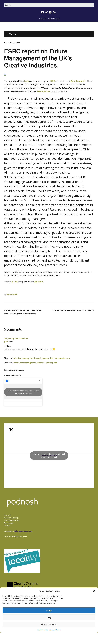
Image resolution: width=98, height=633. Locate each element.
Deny (49, 617)
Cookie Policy (42, 630)
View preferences (49, 624)
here (26, 81)
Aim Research (78, 81)
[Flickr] (50, 12)
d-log (14, 281)
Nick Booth (12, 294)
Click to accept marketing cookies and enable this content (23, 392)
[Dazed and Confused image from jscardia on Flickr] (5, 74)
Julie (6, 341)
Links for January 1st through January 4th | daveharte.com (41, 358)
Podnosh (42, 19)
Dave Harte (43, 91)
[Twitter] (46, 12)
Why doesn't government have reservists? (72, 310)
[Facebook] (42, 12)
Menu (12, 34)
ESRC (52, 81)
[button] (94, 591)
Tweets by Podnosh (49, 455)
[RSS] (55, 12)
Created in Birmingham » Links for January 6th (35, 362)
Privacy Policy (55, 630)
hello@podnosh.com (23, 531)
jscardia (38, 281)
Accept (49, 610)
